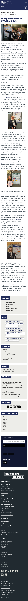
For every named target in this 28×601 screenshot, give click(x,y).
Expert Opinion (7, 351)
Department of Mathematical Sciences (14, 323)
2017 (5, 429)
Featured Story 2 (10, 302)
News (2, 6)
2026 (5, 416)
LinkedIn (15, 13)
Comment (9, 353)
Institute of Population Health (12, 336)
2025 (5, 418)
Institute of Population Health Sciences (14, 338)
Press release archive (9, 371)
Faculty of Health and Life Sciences (14, 328)
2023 (5, 421)
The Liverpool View (11, 356)
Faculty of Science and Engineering (14, 330)
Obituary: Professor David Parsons (11, 380)
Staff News (6, 361)
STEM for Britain (13, 47)
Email (10, 13)
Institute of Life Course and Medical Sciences (14, 333)
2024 (5, 419)
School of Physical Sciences (12, 340)
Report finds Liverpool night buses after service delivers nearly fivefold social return (12, 387)
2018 (5, 428)
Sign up (4, 462)
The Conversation (11, 354)
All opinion (11, 454)
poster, (3, 163)
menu (25, 7)
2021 (5, 424)
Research (8, 306)
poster (8, 97)
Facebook (12, 13)
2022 (5, 422)
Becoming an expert (8, 358)
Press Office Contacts (9, 370)
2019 (5, 426)
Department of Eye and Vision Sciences (14, 321)
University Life (9, 310)
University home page (11, 308)
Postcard (6, 359)
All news (5, 454)
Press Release (9, 304)
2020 (5, 425)
